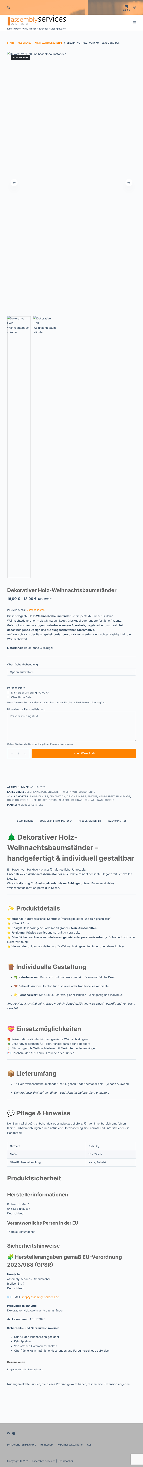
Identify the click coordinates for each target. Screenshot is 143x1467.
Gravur (92, 796)
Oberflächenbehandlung (22, 664)
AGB (89, 1444)
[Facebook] (8, 1433)
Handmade (123, 796)
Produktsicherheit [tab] (90, 821)
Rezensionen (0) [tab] (117, 821)
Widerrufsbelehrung (70, 1444)
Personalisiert (51, 791)
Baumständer (39, 796)
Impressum (46, 1444)
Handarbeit (107, 796)
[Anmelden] (134, 7)
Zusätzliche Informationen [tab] (56, 821)
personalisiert (59, 800)
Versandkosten (35, 609)
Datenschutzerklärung (21, 1444)
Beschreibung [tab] (25, 821)
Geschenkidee (76, 796)
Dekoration (58, 796)
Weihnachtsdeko (102, 800)
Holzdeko (21, 800)
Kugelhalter (38, 800)
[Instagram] (13, 1433)
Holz (10, 800)
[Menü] (134, 22)
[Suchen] (8, 7)
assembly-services (30, 804)
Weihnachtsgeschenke (79, 791)
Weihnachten (80, 800)
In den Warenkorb (84, 753)
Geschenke (32, 791)
